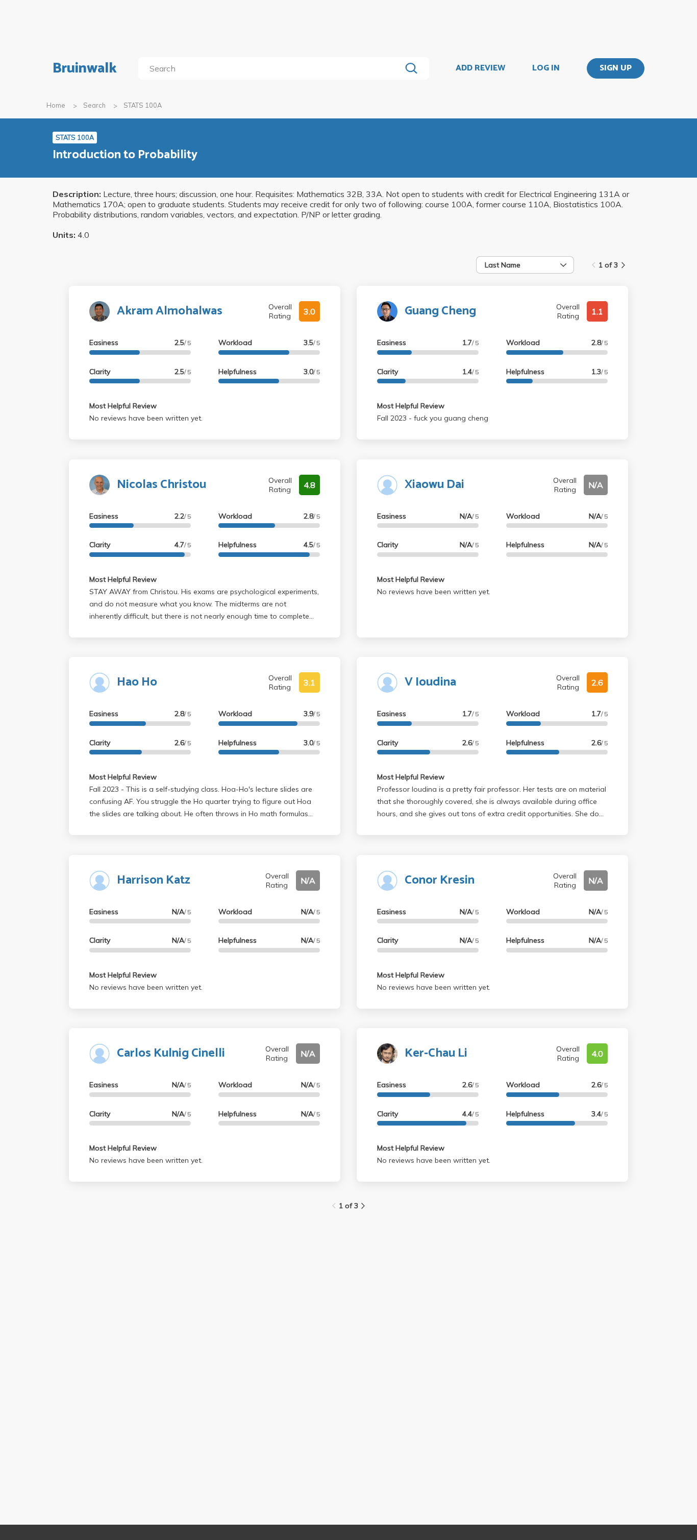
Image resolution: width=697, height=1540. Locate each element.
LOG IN (546, 68)
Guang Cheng (440, 311)
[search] (272, 68)
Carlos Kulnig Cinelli (171, 1053)
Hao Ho (137, 682)
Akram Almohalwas (169, 311)
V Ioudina (430, 682)
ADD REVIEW (480, 68)
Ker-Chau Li (436, 1053)
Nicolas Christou (161, 485)
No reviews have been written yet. (146, 418)
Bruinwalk (85, 68)
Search (94, 105)
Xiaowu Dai (434, 485)
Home (55, 105)
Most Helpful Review (123, 405)
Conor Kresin (440, 880)
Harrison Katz (153, 880)
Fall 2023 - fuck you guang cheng (432, 418)
